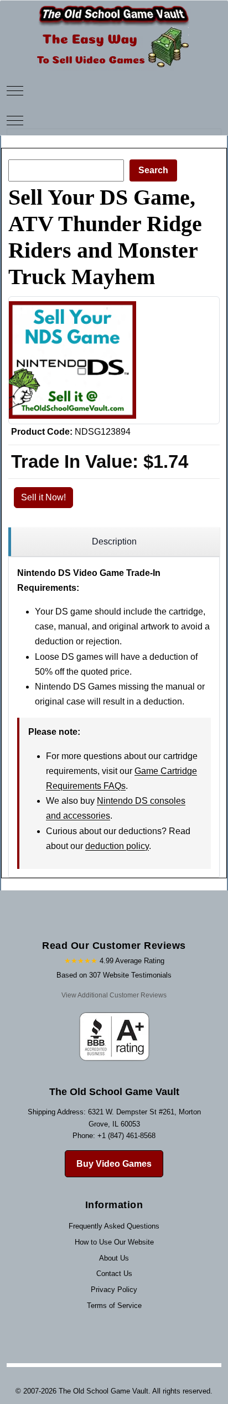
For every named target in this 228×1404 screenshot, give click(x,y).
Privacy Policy (114, 1289)
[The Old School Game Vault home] (114, 8)
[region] (114, 541)
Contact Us (114, 1273)
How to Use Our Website (114, 1242)
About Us (114, 1258)
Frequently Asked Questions (114, 1226)
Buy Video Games (114, 1163)
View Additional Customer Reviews (114, 995)
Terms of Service (114, 1305)
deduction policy (117, 846)
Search (153, 170)
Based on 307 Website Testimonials (114, 975)
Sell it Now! (43, 497)
